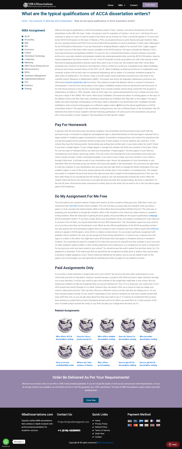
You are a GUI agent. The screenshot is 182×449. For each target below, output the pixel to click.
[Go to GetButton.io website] (6, 446)
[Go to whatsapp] (6, 442)
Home (110, 5)
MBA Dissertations (105, 442)
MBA (120, 5)
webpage (153, 215)
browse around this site (76, 82)
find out (155, 229)
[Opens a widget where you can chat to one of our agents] (173, 445)
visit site (73, 206)
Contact (134, 5)
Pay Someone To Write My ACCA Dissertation (50, 21)
